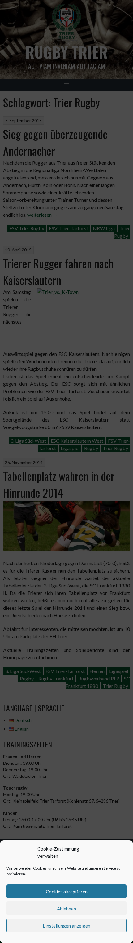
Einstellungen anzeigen (66, 925)
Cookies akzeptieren (67, 891)
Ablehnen (66, 908)
